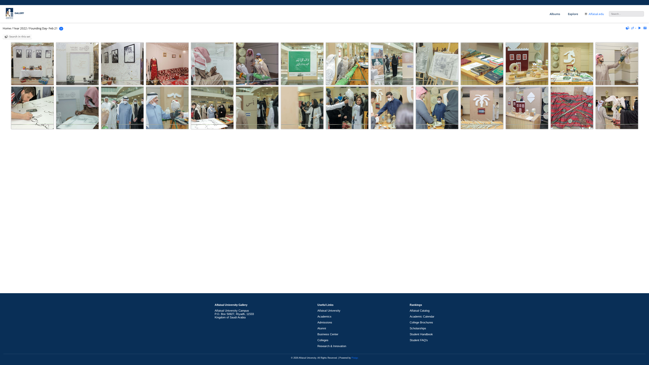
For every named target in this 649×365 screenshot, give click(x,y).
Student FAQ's (419, 340)
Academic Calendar (422, 316)
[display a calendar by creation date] (645, 28)
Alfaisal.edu (596, 14)
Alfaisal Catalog (419, 310)
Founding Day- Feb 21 (43, 28)
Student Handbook (421, 334)
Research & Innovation (331, 346)
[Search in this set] (627, 28)
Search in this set (19, 36)
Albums (555, 14)
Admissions (324, 322)
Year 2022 (20, 28)
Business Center (327, 334)
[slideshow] (640, 28)
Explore (573, 14)
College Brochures (421, 322)
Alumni (321, 328)
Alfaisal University (328, 310)
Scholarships (418, 328)
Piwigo (355, 358)
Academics (324, 316)
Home (7, 28)
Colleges (322, 340)
